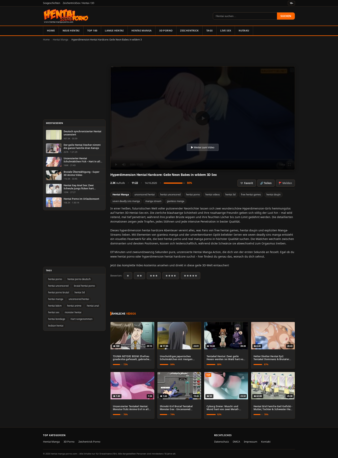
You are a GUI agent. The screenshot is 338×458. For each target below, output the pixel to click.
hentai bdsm (55, 305)
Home (51, 30)
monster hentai (73, 312)
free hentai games (251, 194)
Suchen (285, 16)
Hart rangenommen (81, 319)
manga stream (153, 201)
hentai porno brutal (58, 292)
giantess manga (175, 201)
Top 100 (92, 30)
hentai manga (55, 299)
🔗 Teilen (266, 183)
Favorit (246, 183)
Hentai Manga (141, 30)
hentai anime (74, 305)
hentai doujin (273, 194)
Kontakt (266, 441)
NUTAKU (244, 30)
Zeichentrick (189, 30)
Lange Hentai (114, 30)
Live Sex (225, 30)
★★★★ (170, 275)
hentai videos (212, 194)
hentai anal (93, 305)
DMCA (236, 441)
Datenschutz (221, 441)
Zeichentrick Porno (89, 441)
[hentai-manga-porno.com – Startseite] (66, 16)
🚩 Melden (285, 183)
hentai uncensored (170, 194)
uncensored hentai (144, 194)
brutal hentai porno (84, 285)
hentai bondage (56, 319)
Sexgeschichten (51, 3)
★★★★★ (190, 275)
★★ (139, 275)
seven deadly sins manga (126, 201)
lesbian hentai (55, 325)
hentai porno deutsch (79, 279)
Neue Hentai (71, 30)
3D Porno (166, 30)
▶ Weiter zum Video (202, 147)
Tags (209, 30)
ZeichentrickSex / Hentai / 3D (78, 3)
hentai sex (53, 312)
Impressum (250, 441)
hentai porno (193, 194)
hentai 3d (230, 194)
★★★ (154, 275)
